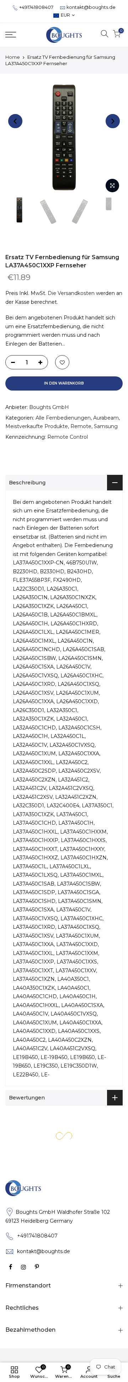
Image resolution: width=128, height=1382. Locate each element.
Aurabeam (106, 418)
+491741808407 (36, 7)
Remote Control (67, 437)
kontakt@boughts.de (91, 7)
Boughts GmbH (49, 407)
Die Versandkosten (71, 293)
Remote (80, 426)
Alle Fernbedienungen (63, 418)
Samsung (106, 426)
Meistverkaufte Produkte (36, 426)
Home (12, 57)
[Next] (113, 121)
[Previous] (15, 121)
